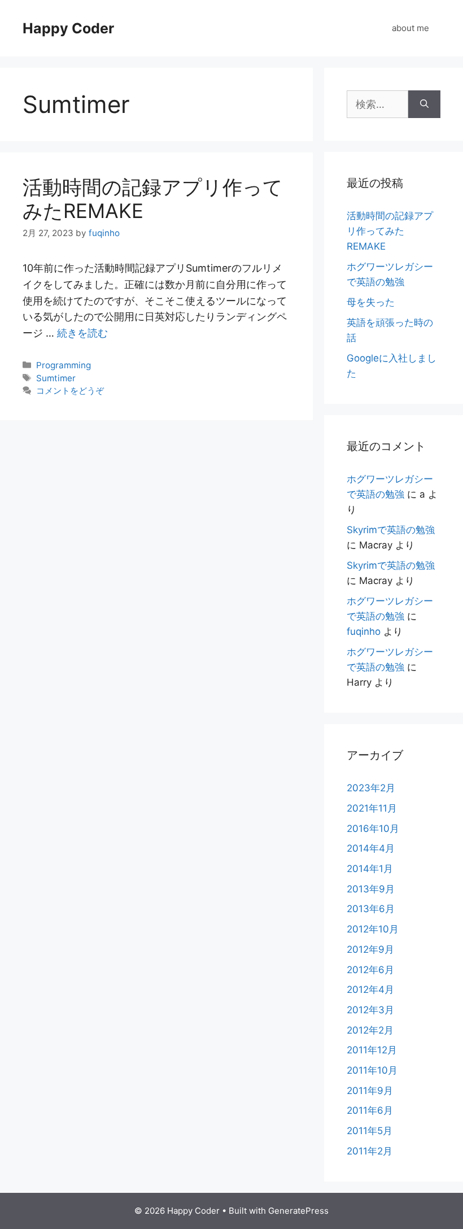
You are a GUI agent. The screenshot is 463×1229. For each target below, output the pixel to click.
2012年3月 (370, 1010)
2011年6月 (370, 1110)
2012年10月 (373, 929)
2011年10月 (372, 1070)
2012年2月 (370, 1030)
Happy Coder (68, 28)
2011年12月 (372, 1050)
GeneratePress (298, 1210)
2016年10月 (373, 828)
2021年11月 (372, 808)
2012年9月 (370, 949)
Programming (63, 365)
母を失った (371, 302)
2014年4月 (371, 848)
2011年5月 (369, 1130)
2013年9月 (371, 889)
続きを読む (82, 333)
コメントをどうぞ (70, 390)
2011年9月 (370, 1090)
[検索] (424, 104)
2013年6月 (371, 908)
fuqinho (364, 631)
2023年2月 (371, 788)
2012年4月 (370, 989)
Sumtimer (56, 378)
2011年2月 (369, 1151)
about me (410, 28)
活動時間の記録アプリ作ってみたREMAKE (390, 231)
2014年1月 (370, 868)
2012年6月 (370, 969)
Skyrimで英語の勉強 (391, 529)
